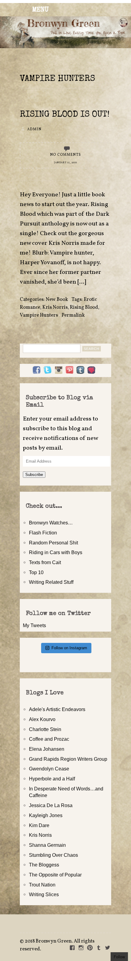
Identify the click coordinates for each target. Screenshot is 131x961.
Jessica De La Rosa (51, 805)
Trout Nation (42, 884)
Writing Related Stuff (51, 582)
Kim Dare (39, 825)
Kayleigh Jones (45, 815)
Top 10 (36, 572)
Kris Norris (55, 307)
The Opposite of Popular (55, 874)
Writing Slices (44, 894)
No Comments (65, 154)
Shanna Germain (47, 845)
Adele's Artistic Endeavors (57, 709)
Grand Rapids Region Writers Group (68, 759)
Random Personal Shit (53, 542)
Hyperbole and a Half (52, 778)
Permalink (73, 315)
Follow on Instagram (69, 648)
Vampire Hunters (39, 315)
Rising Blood (84, 307)
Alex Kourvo (42, 719)
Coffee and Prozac (49, 739)
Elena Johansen (46, 749)
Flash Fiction (43, 532)
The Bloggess (44, 864)
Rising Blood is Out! (64, 115)
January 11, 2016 (65, 162)
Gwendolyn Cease (49, 768)
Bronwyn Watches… (51, 522)
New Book (57, 299)
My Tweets (34, 625)
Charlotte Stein (45, 729)
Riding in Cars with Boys (55, 552)
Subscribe (34, 474)
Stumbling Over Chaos (53, 855)
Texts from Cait (45, 562)
